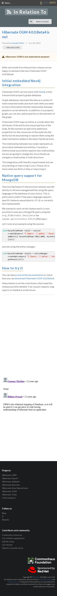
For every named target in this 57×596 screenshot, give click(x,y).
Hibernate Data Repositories (15, 488)
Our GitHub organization (13, 538)
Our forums (7, 544)
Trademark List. (13, 582)
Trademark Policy (45, 579)
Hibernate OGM (12, 47)
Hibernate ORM (9, 475)
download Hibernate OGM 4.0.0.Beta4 (34, 278)
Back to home (42, 21)
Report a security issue (12, 548)
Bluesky (5, 519)
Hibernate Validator (11, 481)
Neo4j (42, 91)
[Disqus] (28, 333)
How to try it (12, 268)
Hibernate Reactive (11, 485)
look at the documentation (30, 274)
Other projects (9, 498)
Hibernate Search (10, 478)
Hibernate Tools (9, 494)
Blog (4, 513)
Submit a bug (8, 541)
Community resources (12, 535)
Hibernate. (36, 577)
